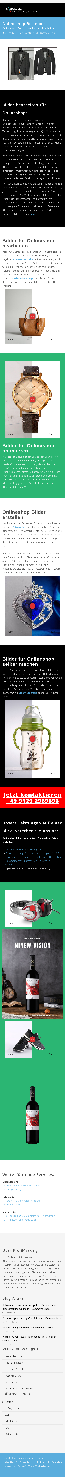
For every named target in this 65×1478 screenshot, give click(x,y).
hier (32, 213)
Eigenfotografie (28, 692)
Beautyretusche (12, 1375)
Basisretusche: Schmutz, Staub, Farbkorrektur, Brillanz (34, 857)
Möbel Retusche (13, 1356)
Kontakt (8, 1401)
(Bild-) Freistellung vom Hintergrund (24, 849)
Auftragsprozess (13, 1408)
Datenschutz (11, 1434)
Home (11, 32)
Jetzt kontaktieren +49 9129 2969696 (33, 798)
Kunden (28, 32)
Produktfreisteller (23, 259)
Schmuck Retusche (14, 1369)
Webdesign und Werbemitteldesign (22, 1185)
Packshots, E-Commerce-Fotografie (22, 1200)
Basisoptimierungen (23, 278)
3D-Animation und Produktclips (20, 1219)
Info (19, 32)
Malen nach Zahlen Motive (18, 1388)
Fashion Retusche (14, 1362)
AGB (7, 1414)
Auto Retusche (12, 1382)
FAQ (6, 1427)
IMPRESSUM (11, 1421)
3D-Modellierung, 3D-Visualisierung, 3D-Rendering (29, 1215)
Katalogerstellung (12, 1189)
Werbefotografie (12, 1204)
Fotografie (19, 527)
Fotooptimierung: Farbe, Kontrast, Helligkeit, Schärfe (33, 853)
